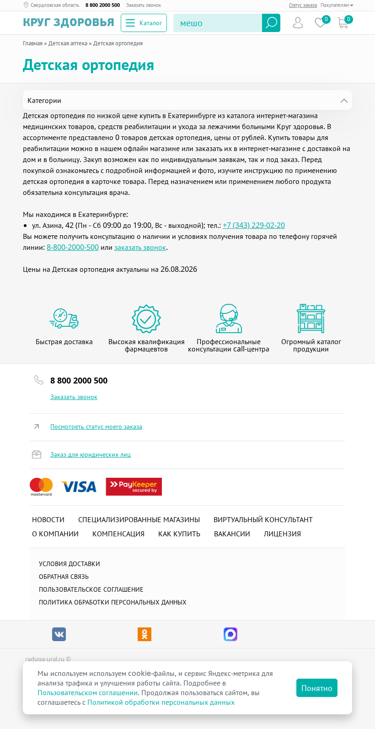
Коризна (342, 22)
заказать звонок (140, 247)
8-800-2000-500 (73, 247)
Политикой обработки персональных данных (161, 702)
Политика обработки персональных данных (113, 602)
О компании (55, 534)
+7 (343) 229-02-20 (254, 225)
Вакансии (232, 534)
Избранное (320, 22)
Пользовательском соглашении (88, 692)
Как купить (179, 534)
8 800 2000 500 (103, 5)
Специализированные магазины (139, 519)
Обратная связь (64, 576)
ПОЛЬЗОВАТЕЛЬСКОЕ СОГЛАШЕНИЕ (91, 589)
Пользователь (298, 22)
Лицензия (282, 534)
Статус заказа (303, 4)
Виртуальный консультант (263, 519)
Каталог (150, 22)
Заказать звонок (143, 5)
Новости (48, 519)
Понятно (316, 687)
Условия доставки (69, 563)
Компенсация (118, 534)
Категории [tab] (44, 100)
